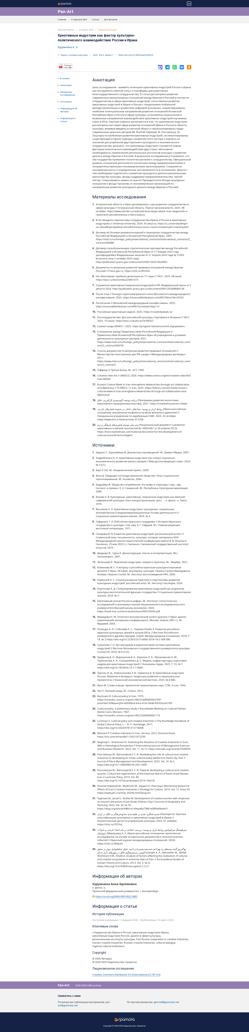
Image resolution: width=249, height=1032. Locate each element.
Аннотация (66, 85)
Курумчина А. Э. (68, 47)
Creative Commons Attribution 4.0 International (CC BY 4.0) (126, 974)
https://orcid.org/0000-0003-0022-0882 (116, 896)
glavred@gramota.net (166, 1002)
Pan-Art (65, 11)
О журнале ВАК (79, 19)
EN (189, 3)
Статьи (95, 19)
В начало (65, 78)
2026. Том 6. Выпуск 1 (103, 55)
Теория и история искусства (74, 55)
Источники (66, 101)
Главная (62, 19)
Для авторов (110, 19)
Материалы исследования (67, 93)
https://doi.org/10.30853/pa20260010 (135, 55)
